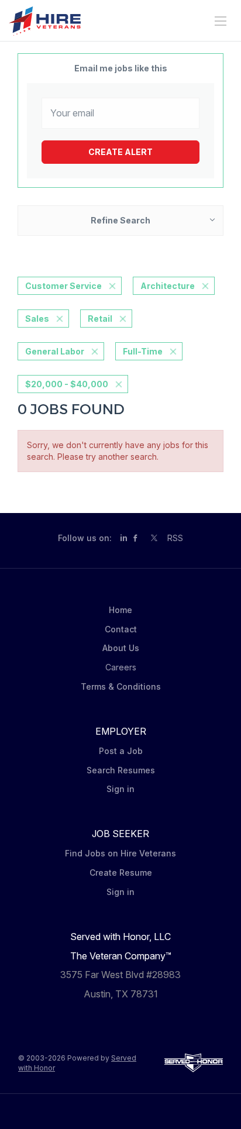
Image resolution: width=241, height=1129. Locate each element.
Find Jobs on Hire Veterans (120, 853)
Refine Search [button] (120, 220)
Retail (100, 318)
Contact (121, 629)
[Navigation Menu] (220, 21)
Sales (37, 318)
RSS (175, 538)
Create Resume (120, 872)
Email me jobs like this (120, 68)
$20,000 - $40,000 (66, 384)
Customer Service (63, 286)
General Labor (54, 351)
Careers (120, 667)
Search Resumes (121, 770)
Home (120, 610)
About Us (120, 648)
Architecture (167, 286)
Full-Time (143, 351)
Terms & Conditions (121, 686)
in (124, 538)
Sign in (120, 789)
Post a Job (121, 751)
